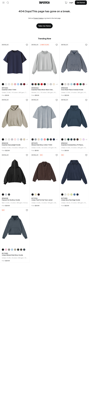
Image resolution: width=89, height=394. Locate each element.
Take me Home (44, 26)
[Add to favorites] (27, 45)
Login (71, 2)
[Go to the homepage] (44, 3)
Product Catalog (38, 18)
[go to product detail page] (15, 61)
